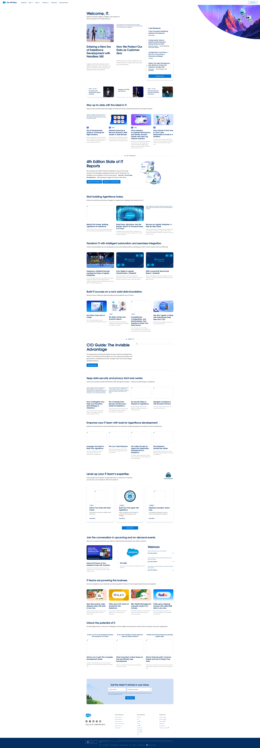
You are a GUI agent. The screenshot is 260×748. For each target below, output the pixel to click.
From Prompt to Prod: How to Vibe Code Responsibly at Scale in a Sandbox (163, 133)
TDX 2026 (123, 563)
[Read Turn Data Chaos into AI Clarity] (97, 306)
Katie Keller (151, 69)
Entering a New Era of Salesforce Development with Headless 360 (99, 51)
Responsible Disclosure (123, 744)
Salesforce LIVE (162, 725)
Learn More (92, 518)
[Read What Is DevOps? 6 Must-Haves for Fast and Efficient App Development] (130, 647)
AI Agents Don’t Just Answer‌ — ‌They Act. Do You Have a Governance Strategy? (158, 54)
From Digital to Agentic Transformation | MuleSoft (126, 272)
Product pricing (117, 727)
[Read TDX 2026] (133, 552)
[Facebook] (87, 722)
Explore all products (118, 721)
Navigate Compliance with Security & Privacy (162, 403)
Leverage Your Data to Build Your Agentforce (95, 447)
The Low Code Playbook (118, 446)
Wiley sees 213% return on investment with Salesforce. (119, 606)
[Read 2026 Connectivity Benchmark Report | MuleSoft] (159, 260)
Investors (138, 732)
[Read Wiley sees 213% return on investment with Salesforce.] (119, 595)
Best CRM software (118, 719)
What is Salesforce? (118, 717)
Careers (138, 723)
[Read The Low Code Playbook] (119, 437)
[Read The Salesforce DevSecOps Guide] (163, 437)
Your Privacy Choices (152, 744)
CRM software (162, 723)
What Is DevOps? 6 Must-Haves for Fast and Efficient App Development (129, 659)
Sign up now (130, 697)
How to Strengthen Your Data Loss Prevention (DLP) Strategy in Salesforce (95, 405)
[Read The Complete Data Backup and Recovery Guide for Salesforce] (119, 392)
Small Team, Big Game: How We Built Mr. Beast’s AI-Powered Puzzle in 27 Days (129, 226)
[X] (90, 722)
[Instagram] (97, 722)
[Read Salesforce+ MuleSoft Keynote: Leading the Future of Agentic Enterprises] (100, 260)
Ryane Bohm (151, 35)
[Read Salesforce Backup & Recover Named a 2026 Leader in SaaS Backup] (119, 119)
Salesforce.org (139, 727)
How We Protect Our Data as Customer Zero (129, 50)
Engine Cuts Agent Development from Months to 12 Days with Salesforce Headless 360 (159, 65)
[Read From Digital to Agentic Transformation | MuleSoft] (130, 260)
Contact (134, 744)
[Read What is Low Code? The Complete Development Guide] (100, 647)
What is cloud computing (119, 723)
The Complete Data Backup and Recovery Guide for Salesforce (117, 404)
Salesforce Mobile (162, 717)
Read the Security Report (94, 182)
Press (138, 719)
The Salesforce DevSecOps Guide (160, 447)
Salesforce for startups (163, 727)
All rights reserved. (115, 741)
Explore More (130, 528)
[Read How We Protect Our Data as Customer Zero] (130, 33)
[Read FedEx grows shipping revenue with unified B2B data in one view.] (163, 595)
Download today (92, 365)
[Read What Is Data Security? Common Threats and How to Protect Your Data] (159, 647)
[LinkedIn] (93, 722)
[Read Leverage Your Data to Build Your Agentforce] (97, 437)
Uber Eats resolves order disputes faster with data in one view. (96, 606)
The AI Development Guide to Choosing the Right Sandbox (95, 132)
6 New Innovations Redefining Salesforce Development (158, 32)
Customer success (118, 725)
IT (87, 127)
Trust (138, 725)
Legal (138, 734)
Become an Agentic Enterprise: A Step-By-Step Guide (159, 225)
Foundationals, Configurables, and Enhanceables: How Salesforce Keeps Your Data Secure (139, 321)
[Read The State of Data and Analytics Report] (119, 306)
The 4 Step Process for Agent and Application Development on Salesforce (140, 449)
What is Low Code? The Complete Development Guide (100, 658)
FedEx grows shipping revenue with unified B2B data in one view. (162, 606)
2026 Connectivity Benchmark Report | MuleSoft (157, 272)
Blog (138, 721)
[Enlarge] (163, 161)
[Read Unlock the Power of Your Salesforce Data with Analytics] (99, 552)
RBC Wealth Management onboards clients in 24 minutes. (141, 606)
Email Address (113, 689)
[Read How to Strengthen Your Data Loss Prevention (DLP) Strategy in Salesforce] (97, 392)
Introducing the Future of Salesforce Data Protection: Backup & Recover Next (157, 42)
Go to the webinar (152, 553)
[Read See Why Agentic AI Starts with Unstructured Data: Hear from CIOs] (163, 306)
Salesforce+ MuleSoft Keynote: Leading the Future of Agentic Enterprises (98, 273)
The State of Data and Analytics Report (117, 318)
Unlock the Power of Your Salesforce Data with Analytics (98, 564)
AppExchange (161, 719)
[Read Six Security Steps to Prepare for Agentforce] (141, 392)
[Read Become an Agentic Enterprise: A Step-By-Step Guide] (159, 213)
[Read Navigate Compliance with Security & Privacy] (163, 392)
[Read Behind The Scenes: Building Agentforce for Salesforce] (100, 213)
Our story (138, 717)
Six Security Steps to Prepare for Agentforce (140, 403)
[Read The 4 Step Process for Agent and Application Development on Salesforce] (141, 437)
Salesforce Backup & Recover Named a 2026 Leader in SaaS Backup (118, 132)
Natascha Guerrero (153, 46)
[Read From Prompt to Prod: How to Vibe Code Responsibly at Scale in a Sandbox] (163, 119)
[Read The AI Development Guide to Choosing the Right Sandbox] (97, 119)
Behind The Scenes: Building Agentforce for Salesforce (97, 225)
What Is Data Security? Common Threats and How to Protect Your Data (158, 659)
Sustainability (139, 729)
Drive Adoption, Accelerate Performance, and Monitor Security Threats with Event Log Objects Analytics (141, 134)
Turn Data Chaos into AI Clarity (96, 316)
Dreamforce (161, 721)
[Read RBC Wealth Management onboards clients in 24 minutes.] (141, 595)
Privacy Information (114, 744)
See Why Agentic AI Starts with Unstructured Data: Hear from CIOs (163, 317)
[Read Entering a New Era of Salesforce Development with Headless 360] (100, 33)
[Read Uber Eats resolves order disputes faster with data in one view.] (97, 595)
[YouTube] (100, 722)
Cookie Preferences (141, 744)
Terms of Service (106, 744)
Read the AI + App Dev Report (111, 182)
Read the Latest (160, 76)
